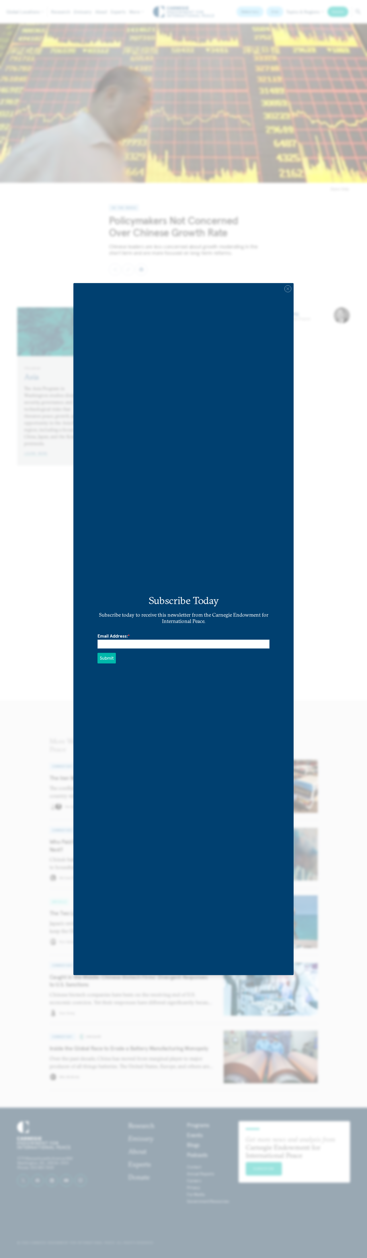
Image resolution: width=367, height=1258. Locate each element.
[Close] (287, 288)
